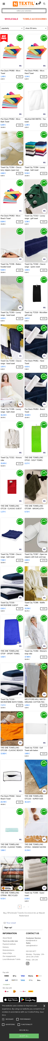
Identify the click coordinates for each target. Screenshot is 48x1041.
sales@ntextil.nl (31, 946)
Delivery (6, 947)
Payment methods (9, 944)
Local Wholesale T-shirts (11, 959)
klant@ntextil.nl (31, 940)
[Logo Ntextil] (24, 4)
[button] (36, 4)
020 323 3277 (31, 951)
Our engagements (9, 956)
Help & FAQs (7, 953)
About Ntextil (7, 938)
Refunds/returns (8, 950)
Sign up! (8, 927)
